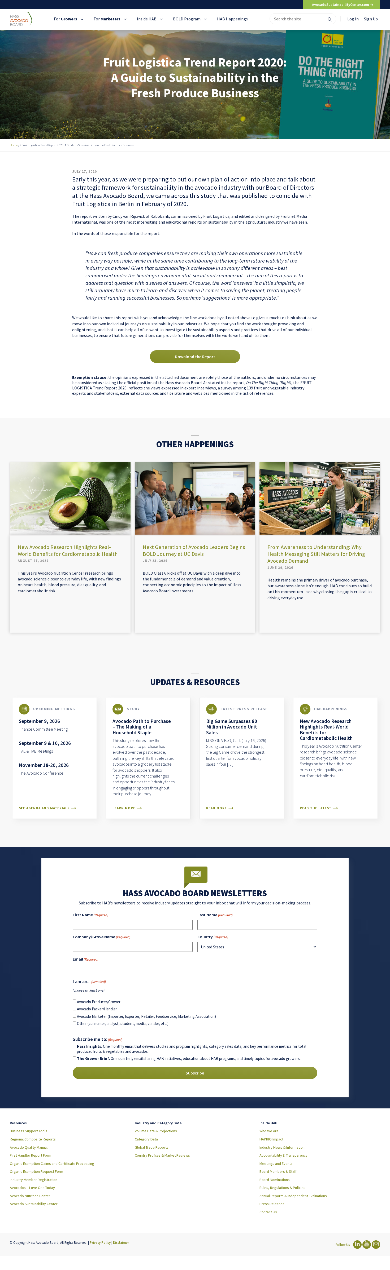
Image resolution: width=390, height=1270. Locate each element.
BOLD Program (187, 18)
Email (85, 959)
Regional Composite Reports (33, 1139)
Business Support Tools (28, 1131)
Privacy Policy (100, 1242)
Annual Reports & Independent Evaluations (293, 1195)
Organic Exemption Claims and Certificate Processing (52, 1163)
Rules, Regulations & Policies (282, 1187)
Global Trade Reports (151, 1147)
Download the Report (195, 356)
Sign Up (371, 18)
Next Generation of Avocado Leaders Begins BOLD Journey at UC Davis (194, 550)
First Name (90, 914)
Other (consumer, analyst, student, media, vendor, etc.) (122, 1023)
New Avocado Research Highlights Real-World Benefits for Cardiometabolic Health (68, 550)
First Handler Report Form (30, 1155)
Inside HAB (147, 18)
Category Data (146, 1139)
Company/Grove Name (102, 936)
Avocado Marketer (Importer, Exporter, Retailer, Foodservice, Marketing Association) (146, 1016)
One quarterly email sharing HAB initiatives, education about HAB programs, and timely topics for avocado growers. (189, 1058)
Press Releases (271, 1203)
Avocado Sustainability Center (34, 1203)
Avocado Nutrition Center (30, 1195)
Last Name (215, 914)
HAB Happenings (232, 18)
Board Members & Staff (277, 1171)
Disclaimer (121, 1242)
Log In (353, 18)
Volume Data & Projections (156, 1131)
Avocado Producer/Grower (98, 1001)
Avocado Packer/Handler (97, 1008)
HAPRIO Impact (271, 1139)
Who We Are (269, 1131)
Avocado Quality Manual (28, 1147)
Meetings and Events (276, 1163)
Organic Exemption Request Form (36, 1171)
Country (212, 936)
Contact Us (268, 1212)
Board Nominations (274, 1179)
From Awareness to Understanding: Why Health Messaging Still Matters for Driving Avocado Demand (316, 554)
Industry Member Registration (33, 1179)
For (65, 18)
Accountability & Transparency (283, 1155)
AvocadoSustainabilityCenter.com (341, 4)
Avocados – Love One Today (32, 1187)
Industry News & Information (282, 1147)
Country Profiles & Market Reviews (162, 1155)
